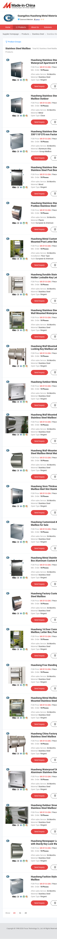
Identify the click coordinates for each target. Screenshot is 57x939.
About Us (35, 27)
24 (14, 913)
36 (20, 913)
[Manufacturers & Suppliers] (19, 5)
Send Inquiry (39, 86)
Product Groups (14, 41)
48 (26, 913)
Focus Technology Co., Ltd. (33, 928)
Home (7, 27)
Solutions (48, 27)
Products (22, 27)
